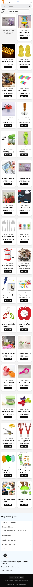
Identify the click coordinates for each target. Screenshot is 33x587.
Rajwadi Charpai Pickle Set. (24, 266)
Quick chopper (8, 149)
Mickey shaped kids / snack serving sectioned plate (24, 411)
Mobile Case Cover (8, 544)
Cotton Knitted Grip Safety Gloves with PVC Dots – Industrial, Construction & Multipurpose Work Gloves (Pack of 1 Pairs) (8, 90)
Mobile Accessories (9, 540)
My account (13, 582)
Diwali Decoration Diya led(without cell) (8, 61)
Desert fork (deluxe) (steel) (8, 236)
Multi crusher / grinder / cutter (8, 411)
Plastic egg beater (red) (24, 441)
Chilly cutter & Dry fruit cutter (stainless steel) (8, 266)
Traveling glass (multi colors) (8, 382)
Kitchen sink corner (8, 178)
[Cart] (31, 2)
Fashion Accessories (9, 523)
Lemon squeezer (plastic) (24, 149)
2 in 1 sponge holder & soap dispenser (8, 499)
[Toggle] (30, 523)
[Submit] (29, 6)
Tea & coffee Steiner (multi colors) (24, 382)
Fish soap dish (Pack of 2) (24, 207)
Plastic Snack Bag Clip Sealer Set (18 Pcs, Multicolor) (24, 90)
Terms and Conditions (21, 580)
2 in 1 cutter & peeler (8, 353)
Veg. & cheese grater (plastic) (24, 353)
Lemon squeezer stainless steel (8, 441)
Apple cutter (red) (24, 324)
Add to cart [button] (24, 38)
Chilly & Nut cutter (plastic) (24, 236)
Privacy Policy (9, 580)
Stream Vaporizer (8, 120)
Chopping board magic (8, 470)
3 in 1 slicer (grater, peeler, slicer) (24, 470)
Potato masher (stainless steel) (24, 120)
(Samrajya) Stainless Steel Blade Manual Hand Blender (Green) (24, 499)
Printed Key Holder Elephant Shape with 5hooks (24, 32)
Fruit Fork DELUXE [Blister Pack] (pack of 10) (8, 207)
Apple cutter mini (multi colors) (8, 324)
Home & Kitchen (7, 527)
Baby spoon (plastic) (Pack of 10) (24, 295)
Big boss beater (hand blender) (8, 295)
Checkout (21, 582)
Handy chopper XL (24, 178)
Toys (3, 549)
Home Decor (6, 536)
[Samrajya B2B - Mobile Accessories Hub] (8, 2)
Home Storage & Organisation (14, 530)
